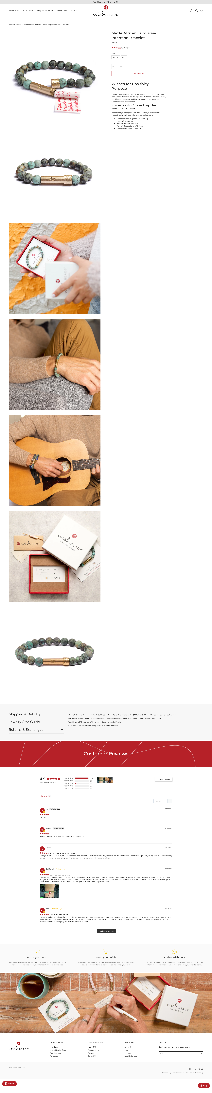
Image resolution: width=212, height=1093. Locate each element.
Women (116, 57)
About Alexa (62, 11)
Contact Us (92, 1056)
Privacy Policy (166, 1073)
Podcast (128, 1053)
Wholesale (54, 1056)
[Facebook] (193, 1069)
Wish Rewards (55, 1053)
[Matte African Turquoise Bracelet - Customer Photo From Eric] (109, 780)
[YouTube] (202, 1069)
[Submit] (200, 1053)
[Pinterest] (199, 1069)
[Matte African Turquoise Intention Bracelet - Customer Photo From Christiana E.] (101, 780)
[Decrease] (113, 66)
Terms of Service (178, 1073)
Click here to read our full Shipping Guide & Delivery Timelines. (93, 726)
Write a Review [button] (164, 779)
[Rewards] (9, 1083)
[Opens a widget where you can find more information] (204, 1086)
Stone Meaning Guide (58, 1050)
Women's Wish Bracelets (25, 25)
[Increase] (121, 66)
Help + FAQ (92, 1047)
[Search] (196, 10)
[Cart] (201, 10)
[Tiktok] (196, 1069)
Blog (126, 1050)
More (73, 11)
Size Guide (54, 1047)
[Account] (191, 10)
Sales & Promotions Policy (194, 1073)
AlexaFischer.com (131, 1056)
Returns (91, 1053)
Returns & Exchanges (26, 729)
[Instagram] (190, 1069)
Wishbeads (18, 1068)
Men (124, 57)
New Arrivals (14, 11)
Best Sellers (28, 11)
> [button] (106, 931)
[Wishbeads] (106, 10)
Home (11, 25)
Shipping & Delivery (25, 714)
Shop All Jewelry (44, 11)
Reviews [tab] (44, 796)
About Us (128, 1047)
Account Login (93, 1050)
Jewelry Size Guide (24, 722)
